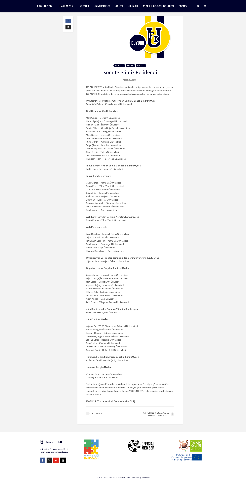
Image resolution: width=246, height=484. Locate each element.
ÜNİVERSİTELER (102, 6)
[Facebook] (42, 460)
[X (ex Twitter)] (49, 460)
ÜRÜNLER (133, 6)
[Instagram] (63, 460)
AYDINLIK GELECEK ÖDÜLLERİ (158, 6)
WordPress (146, 477)
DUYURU (130, 66)
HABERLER (83, 6)
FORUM (183, 6)
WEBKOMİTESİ (109, 477)
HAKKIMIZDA (66, 6)
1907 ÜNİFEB (119, 66)
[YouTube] (56, 460)
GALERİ (119, 6)
